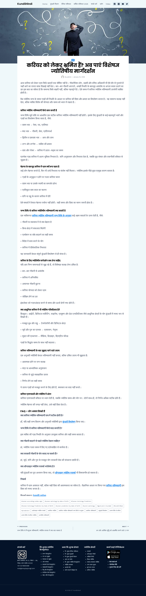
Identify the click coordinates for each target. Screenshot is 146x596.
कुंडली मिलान (54, 4)
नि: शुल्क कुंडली (69, 554)
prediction (25, 510)
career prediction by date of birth (68, 506)
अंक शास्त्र (46, 562)
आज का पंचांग (68, 559)
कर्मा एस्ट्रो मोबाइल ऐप (71, 570)
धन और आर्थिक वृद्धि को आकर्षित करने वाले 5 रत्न (112, 528)
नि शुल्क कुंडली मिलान (71, 556)
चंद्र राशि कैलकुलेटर (48, 575)
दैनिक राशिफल (66, 4)
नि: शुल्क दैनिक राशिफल (71, 551)
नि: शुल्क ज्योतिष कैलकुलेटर (72, 562)
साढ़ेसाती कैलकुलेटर (48, 567)
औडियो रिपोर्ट (90, 556)
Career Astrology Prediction (81, 501)
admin (69, 77)
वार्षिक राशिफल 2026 (81, 4)
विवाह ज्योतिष (90, 559)
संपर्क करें (94, 4)
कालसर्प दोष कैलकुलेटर (49, 564)
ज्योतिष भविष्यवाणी (44, 515)
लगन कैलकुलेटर (47, 554)
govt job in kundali (104, 506)
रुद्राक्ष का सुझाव (47, 559)
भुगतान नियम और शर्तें (115, 567)
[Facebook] (114, 4)
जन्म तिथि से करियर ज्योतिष (28, 515)
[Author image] (62, 77)
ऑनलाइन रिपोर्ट (91, 554)
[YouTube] (123, 4)
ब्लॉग (101, 4)
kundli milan (39, 495)
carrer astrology (89, 506)
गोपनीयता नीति (113, 564)
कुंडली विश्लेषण (68, 421)
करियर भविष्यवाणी (113, 485)
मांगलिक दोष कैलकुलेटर (49, 572)
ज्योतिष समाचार (69, 565)
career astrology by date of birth (57, 501)
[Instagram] (118, 4)
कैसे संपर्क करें (113, 562)
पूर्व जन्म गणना (91, 567)
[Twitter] (127, 4)
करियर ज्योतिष (52, 510)
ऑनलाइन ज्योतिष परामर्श (65, 472)
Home (44, 4)
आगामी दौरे (68, 567)
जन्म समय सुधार (91, 565)
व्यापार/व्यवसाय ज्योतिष (93, 562)
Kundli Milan (118, 506)
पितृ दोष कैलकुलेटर (48, 570)
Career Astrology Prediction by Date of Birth (37, 506)
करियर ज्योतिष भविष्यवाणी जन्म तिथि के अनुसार (51, 215)
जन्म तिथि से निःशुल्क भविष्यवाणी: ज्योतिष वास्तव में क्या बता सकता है (39, 528)
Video (108, 4)
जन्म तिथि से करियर (115, 510)
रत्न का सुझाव (46, 556)
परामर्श (89, 551)
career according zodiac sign (31, 501)
